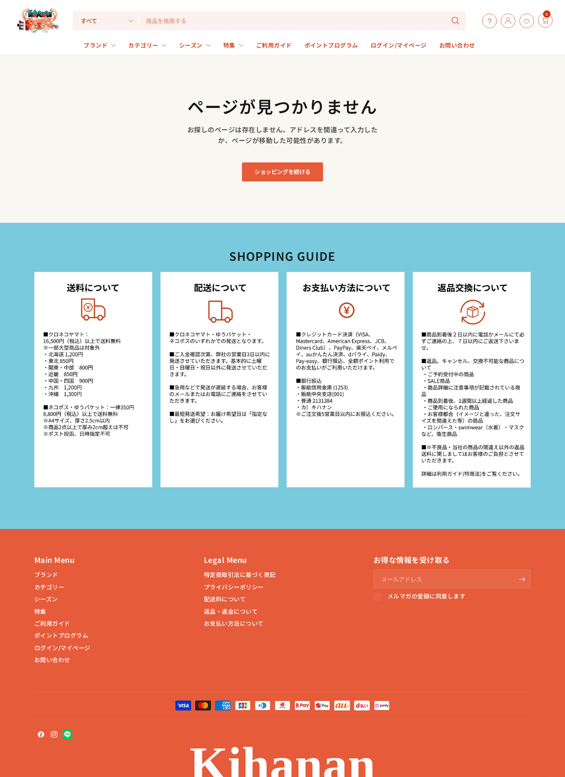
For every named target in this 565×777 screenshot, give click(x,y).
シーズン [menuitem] (191, 45)
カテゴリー (49, 587)
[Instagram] (54, 734)
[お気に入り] (524, 20)
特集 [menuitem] (229, 45)
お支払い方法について (234, 623)
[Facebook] (41, 734)
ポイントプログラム (61, 635)
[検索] (455, 20)
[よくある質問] (487, 20)
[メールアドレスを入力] (522, 579)
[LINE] (67, 734)
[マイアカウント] (506, 20)
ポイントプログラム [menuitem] (331, 45)
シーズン (46, 599)
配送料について (225, 599)
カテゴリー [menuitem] (143, 45)
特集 (40, 611)
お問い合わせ (52, 659)
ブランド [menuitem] (96, 45)
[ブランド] (536, 20)
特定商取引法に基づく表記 (240, 574)
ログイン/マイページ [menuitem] (399, 45)
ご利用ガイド (52, 623)
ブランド (46, 574)
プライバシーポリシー (234, 587)
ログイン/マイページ (62, 648)
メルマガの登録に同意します (426, 596)
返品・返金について (231, 611)
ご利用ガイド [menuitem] (274, 45)
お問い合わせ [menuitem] (457, 45)
